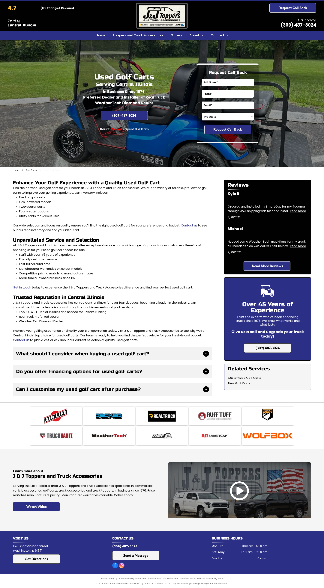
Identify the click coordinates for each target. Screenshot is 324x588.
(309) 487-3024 (298, 25)
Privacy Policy (107, 578)
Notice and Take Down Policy (181, 578)
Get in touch (22, 287)
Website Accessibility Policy (210, 578)
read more (298, 211)
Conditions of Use (157, 578)
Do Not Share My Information (132, 578)
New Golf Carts (239, 383)
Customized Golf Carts (244, 378)
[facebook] (115, 566)
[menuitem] (100, 35)
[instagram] (121, 566)
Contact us (189, 225)
